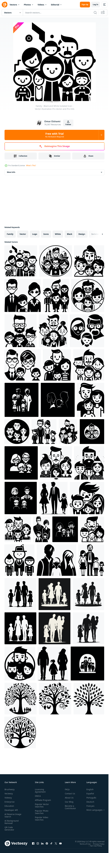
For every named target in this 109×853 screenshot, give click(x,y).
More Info (11, 172)
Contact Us (69, 793)
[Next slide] (97, 234)
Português (89, 797)
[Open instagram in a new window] (38, 843)
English (87, 789)
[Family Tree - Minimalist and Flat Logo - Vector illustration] (21, 698)
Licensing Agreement (39, 790)
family (10, 234)
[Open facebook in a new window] (33, 843)
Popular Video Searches (41, 821)
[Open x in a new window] (56, 843)
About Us (68, 797)
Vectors (13, 4)
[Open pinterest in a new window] (47, 843)
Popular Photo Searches (41, 814)
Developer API (11, 810)
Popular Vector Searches (41, 807)
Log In (95, 4)
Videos (41, 4)
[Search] (95, 12)
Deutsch (88, 801)
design (81, 234)
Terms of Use (82, 843)
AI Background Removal (12, 822)
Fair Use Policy (94, 845)
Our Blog (68, 801)
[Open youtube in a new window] (60, 843)
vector (23, 234)
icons (46, 234)
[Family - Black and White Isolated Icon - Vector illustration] (21, 261)
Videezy (8, 797)
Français (88, 806)
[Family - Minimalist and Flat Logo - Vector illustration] (56, 295)
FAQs (66, 789)
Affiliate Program (38, 801)
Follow (68, 124)
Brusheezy (9, 789)
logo (34, 234)
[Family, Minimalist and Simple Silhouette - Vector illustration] (89, 261)
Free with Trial (54, 135)
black (69, 234)
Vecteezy (9, 793)
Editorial (55, 4)
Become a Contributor (69, 807)
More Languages (92, 810)
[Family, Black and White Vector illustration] (23, 365)
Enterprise (9, 801)
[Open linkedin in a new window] (42, 843)
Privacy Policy (96, 843)
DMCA (37, 796)
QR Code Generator (9, 828)
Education (9, 806)
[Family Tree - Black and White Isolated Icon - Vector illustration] (20, 732)
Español (88, 793)
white (58, 234)
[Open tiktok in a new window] (51, 843)
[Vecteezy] (4, 4)
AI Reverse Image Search (11, 815)
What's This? (31, 165)
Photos (27, 4)
